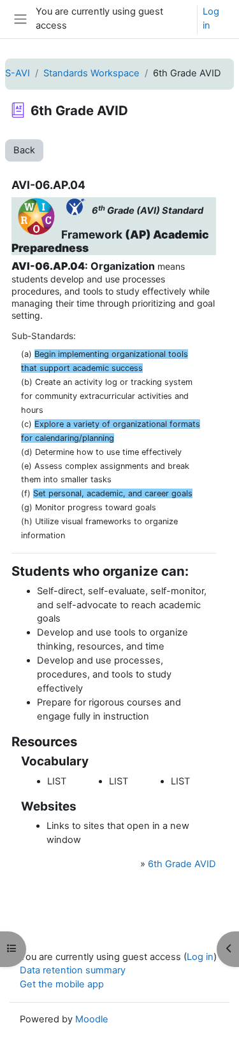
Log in (211, 18)
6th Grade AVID (182, 864)
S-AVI (17, 73)
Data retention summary (73, 970)
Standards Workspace (91, 73)
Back (24, 150)
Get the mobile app (62, 984)
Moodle (91, 1019)
